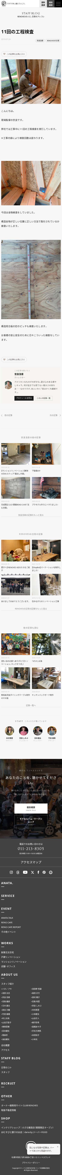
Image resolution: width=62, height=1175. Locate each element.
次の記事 (53, 415)
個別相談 (31, 808)
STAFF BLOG (11, 1058)
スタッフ (5, 1072)
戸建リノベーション (10, 956)
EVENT (6, 908)
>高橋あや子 (36, 1026)
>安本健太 (5, 1031)
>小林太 (34, 1039)
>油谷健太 (5, 1039)
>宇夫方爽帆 (36, 1031)
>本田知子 (35, 1035)
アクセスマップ (31, 862)
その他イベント (8, 931)
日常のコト (6, 1067)
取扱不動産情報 (8, 1110)
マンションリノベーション (13, 961)
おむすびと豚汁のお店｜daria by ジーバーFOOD (24, 1132)
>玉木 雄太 (5, 1005)
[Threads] (18, 872)
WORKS (7, 943)
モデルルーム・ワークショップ (31, 821)
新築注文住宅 (7, 952)
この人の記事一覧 (44, 398)
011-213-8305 (31, 848)
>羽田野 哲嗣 (36, 989)
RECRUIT (8, 1083)
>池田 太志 (5, 993)
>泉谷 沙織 (5, 1010)
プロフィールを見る (24, 398)
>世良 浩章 (5, 997)
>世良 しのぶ (36, 1005)
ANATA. (7, 883)
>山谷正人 (35, 1018)
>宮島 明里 (35, 1001)
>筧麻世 (4, 1035)
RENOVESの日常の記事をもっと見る (31, 608)
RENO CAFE (6, 922)
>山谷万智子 (6, 1022)
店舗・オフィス (8, 966)
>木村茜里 (35, 1010)
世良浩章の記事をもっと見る (31, 514)
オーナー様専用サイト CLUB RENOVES (19, 1105)
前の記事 (8, 415)
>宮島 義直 (5, 1001)
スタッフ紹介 (7, 983)
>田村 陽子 (35, 997)
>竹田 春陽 (5, 1014)
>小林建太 (35, 1014)
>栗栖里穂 (5, 1026)
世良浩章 (40, 40)
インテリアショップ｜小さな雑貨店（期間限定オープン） (27, 1127)
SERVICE (8, 896)
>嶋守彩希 (35, 1022)
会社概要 (5, 1045)
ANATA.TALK (7, 917)
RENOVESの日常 (53, 40)
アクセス (5, 1049)
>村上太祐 (5, 1018)
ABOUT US (9, 974)
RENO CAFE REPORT (11, 927)
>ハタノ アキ (6, 989)
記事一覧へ (31, 705)
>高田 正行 (35, 993)
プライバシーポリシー (31, 1162)
